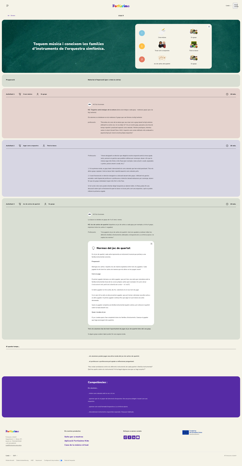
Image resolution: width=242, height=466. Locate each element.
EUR (14, 456)
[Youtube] (138, 437)
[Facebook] (129, 437)
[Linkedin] (134, 437)
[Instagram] (125, 437)
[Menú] (7, 5)
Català (7, 456)
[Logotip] (121, 6)
